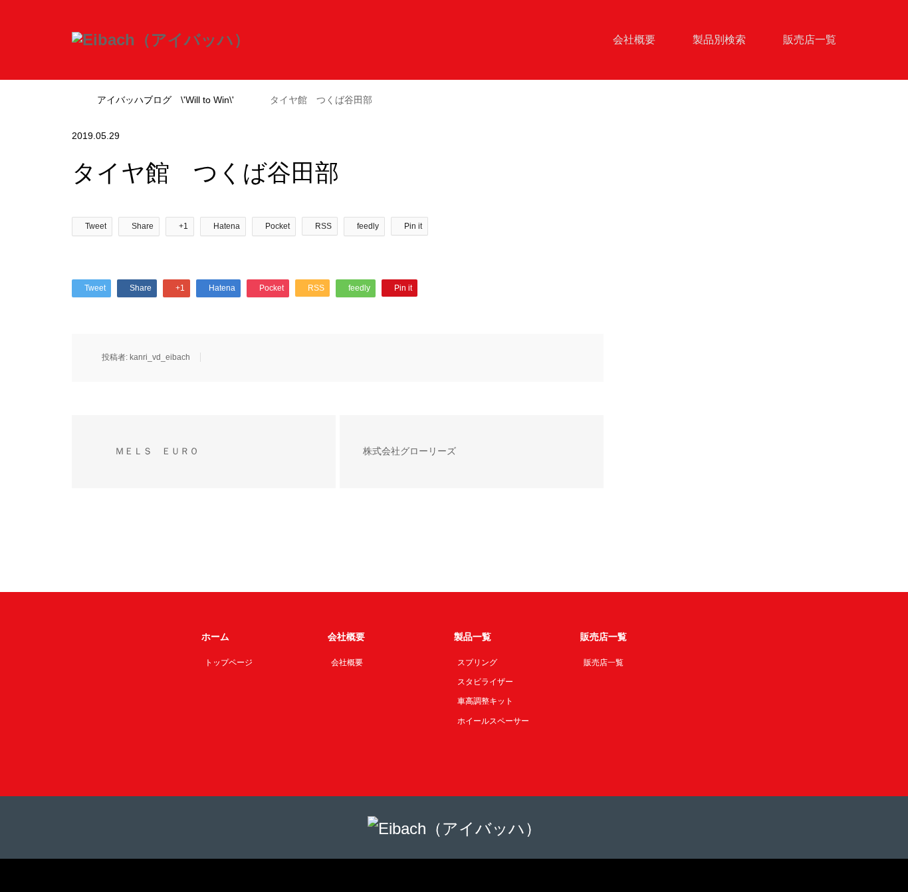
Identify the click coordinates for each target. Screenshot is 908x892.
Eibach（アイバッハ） (438, 875)
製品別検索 (719, 39)
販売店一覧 (809, 39)
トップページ (229, 662)
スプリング (477, 662)
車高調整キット (485, 701)
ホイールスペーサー (493, 721)
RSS (81, 875)
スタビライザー (485, 681)
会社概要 (634, 39)
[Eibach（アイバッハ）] (161, 40)
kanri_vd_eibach (160, 357)
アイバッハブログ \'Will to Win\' (165, 99)
